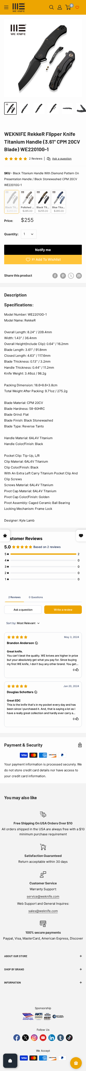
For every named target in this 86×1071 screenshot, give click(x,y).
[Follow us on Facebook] (16, 1037)
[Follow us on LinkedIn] (51, 1037)
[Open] (10, 1061)
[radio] (11, 202)
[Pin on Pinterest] (63, 276)
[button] (43, 655)
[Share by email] (79, 276)
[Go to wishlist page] (77, 7)
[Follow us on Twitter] (25, 1037)
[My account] (60, 7)
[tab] (14, 597)
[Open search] (51, 7)
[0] (68, 7)
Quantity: (11, 234)
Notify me (43, 250)
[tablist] (43, 597)
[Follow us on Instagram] (34, 1037)
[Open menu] (6, 7)
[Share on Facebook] (55, 276)
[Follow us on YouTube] (43, 1037)
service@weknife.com (43, 896)
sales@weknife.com (43, 911)
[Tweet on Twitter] (71, 276)
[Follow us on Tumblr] (60, 1037)
